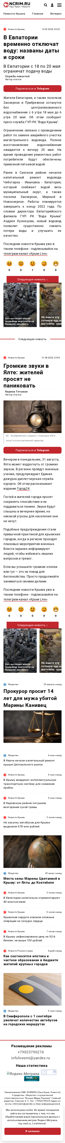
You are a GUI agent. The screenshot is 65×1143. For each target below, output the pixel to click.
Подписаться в (32, 88)
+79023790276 (31, 1052)
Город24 (23, 488)
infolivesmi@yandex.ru (30, 1058)
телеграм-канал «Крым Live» (25, 253)
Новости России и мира (20, 951)
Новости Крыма (16, 29)
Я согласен (32, 1131)
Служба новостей (17, 76)
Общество (13, 684)
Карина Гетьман (16, 391)
